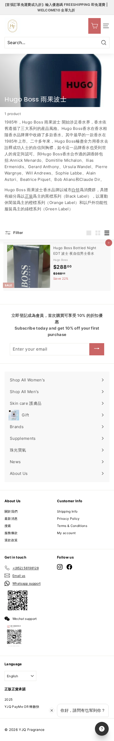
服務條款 (11, 533)
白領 (76, 189)
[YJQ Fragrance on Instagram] (60, 567)
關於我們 (11, 511)
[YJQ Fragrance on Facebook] (69, 567)
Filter (17, 232)
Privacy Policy (68, 519)
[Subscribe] (96, 349)
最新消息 (11, 519)
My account (66, 533)
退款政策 (11, 540)
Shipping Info (67, 511)
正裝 (29, 196)
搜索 (8, 526)
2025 (8, 699)
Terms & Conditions (72, 526)
